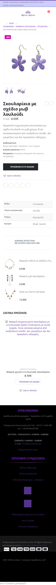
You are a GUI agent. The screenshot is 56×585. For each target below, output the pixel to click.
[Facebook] (27, 490)
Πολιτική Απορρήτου (28, 526)
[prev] (47, 103)
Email (28, 185)
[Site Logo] (28, 13)
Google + (22, 185)
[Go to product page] (9, 264)
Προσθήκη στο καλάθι (22, 166)
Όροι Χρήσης (28, 520)
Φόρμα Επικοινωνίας (28, 449)
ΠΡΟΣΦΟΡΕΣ (8, 156)
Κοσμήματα (18, 153)
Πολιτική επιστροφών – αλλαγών (28, 479)
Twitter (11, 185)
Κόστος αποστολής (28, 473)
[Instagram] (27, 503)
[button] (5, 13)
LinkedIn (16, 185)
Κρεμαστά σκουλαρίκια (33, 153)
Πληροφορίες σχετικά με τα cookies (28, 514)
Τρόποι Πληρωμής (28, 467)
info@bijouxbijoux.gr (31, 443)
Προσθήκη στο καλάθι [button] (29, 382)
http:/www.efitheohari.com (34, 545)
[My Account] (50, 4)
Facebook (5, 185)
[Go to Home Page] (4, 23)
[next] (51, 103)
